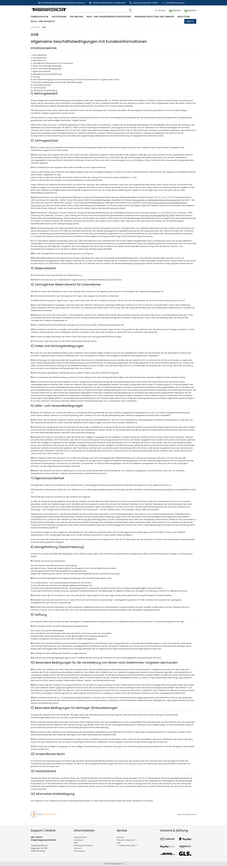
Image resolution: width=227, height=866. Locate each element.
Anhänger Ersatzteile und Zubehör (154, 16)
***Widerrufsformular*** (127, 845)
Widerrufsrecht (80, 837)
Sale (119, 842)
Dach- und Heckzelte (43, 21)
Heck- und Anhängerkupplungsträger (109, 16)
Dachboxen (76, 16)
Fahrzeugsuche (39, 16)
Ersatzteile (183, 16)
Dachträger (59, 16)
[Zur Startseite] (49, 12)
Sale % (190, 21)
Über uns (77, 848)
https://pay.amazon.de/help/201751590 (157, 215)
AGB (75, 842)
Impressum (79, 840)
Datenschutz (79, 851)
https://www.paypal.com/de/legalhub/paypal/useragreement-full (155, 200)
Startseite (35, 27)
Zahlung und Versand (83, 845)
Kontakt (120, 837)
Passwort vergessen (126, 840)
